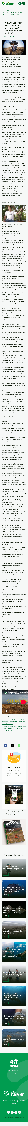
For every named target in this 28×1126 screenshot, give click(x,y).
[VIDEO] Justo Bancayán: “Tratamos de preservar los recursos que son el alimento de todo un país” (14, 728)
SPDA (12, 1117)
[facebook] (8, 1112)
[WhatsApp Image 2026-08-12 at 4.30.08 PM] (14, 819)
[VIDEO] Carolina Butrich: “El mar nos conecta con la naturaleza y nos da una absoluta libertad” (13, 721)
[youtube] (19, 1112)
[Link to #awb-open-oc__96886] (20, 3)
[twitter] (12, 1112)
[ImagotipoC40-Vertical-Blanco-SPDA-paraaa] (14, 1060)
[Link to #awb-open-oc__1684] (23, 3)
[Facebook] (5, 745)
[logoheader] (8, 2)
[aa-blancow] (14, 1091)
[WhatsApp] (19, 745)
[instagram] (15, 1112)
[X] (12, 745)
